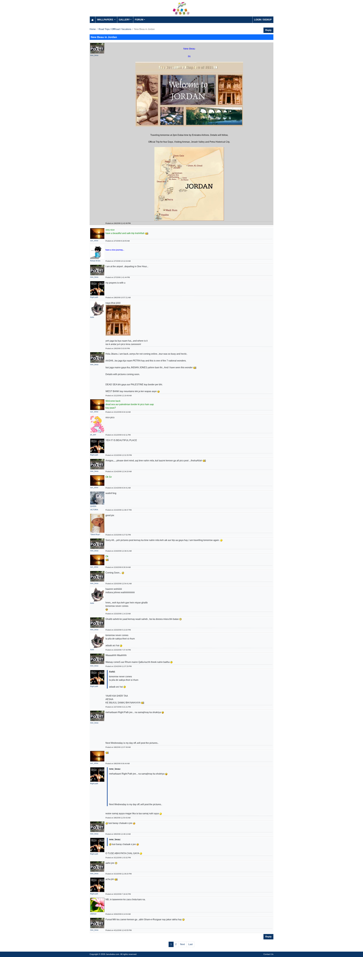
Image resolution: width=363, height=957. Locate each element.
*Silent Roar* (95, 535)
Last (190, 944)
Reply (268, 30)
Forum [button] (139, 19)
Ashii (92, 317)
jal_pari (93, 435)
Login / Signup (263, 19)
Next (182, 944)
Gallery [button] (124, 19)
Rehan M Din (95, 261)
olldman (93, 914)
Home (93, 29)
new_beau (94, 55)
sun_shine (94, 241)
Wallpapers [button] (105, 19)
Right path (94, 297)
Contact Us (268, 954)
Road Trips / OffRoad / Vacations (115, 29)
